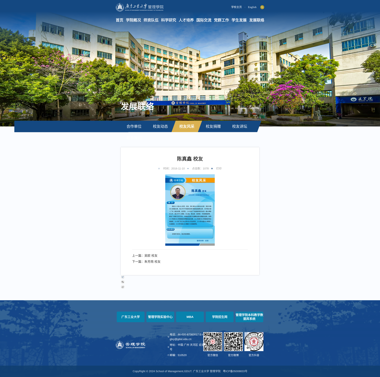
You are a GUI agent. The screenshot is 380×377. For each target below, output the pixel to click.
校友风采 (251, 108)
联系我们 (134, 138)
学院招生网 (219, 317)
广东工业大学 (130, 317)
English (252, 7)
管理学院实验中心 (160, 317)
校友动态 (160, 126)
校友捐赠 (213, 126)
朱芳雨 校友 (152, 261)
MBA (190, 317)
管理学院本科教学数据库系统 (249, 316)
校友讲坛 (239, 126)
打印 (219, 168)
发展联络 (243, 108)
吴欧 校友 (151, 255)
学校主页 (236, 7)
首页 (236, 108)
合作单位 (134, 126)
